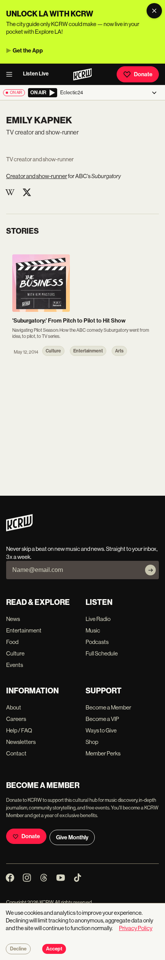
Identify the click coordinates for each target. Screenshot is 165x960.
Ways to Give (101, 730)
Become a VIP (102, 719)
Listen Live (36, 73)
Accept (54, 949)
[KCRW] (19, 529)
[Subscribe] (150, 570)
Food (12, 642)
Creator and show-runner (36, 176)
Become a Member (108, 707)
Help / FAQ (19, 730)
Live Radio (98, 619)
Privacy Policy (135, 928)
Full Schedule (102, 653)
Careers (16, 719)
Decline (18, 949)
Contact (16, 753)
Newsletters (21, 742)
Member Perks (103, 753)
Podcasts (97, 642)
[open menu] (11, 74)
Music (93, 630)
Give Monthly (72, 837)
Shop (92, 742)
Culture (15, 653)
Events (14, 665)
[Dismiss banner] (154, 10)
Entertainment (23, 630)
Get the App (28, 50)
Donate (143, 74)
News (13, 619)
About (13, 707)
